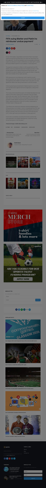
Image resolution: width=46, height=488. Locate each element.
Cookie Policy (30, 5)
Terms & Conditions (12, 5)
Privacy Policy (21, 5)
